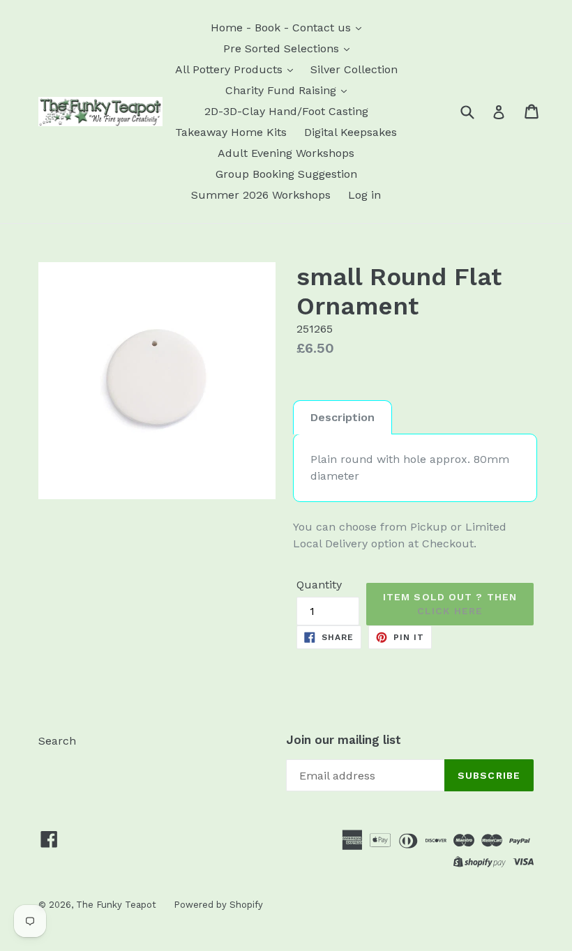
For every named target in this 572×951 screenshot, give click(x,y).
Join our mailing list (343, 740)
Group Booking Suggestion (286, 174)
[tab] (342, 417)
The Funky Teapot (116, 904)
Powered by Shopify (218, 904)
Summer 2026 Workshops (261, 194)
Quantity (319, 584)
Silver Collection (354, 69)
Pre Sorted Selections (283, 48)
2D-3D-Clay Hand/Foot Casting (286, 111)
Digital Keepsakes (350, 132)
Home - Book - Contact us (282, 27)
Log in (364, 194)
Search (57, 740)
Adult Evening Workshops (286, 153)
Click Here (450, 610)
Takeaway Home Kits (231, 132)
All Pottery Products (230, 69)
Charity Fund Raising (282, 90)
